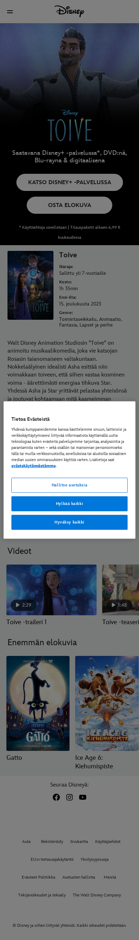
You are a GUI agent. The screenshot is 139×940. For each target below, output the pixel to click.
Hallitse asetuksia (69, 485)
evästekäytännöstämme (33, 466)
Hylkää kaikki (69, 503)
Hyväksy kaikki (69, 522)
